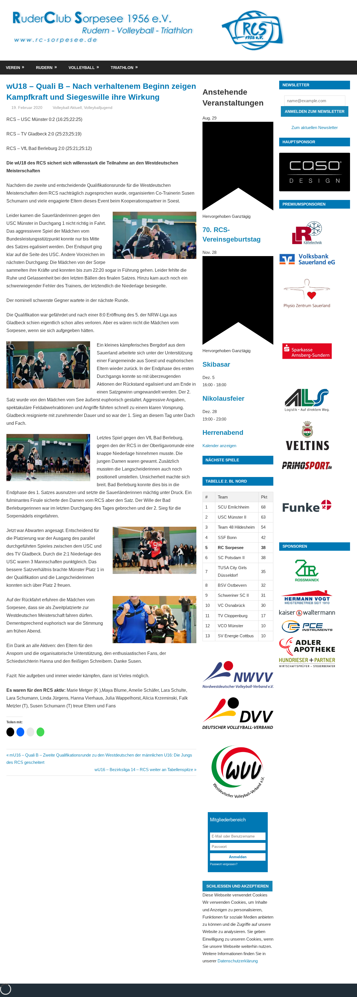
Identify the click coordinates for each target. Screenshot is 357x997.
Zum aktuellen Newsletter (314, 127)
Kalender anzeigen (219, 445)
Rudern (44, 67)
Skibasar (216, 364)
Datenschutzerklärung (238, 960)
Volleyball (82, 67)
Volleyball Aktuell (67, 107)
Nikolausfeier (223, 398)
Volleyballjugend (98, 107)
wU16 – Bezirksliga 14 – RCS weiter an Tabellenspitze (144, 769)
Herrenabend (222, 432)
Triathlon (122, 67)
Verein (13, 67)
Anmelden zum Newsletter (314, 111)
